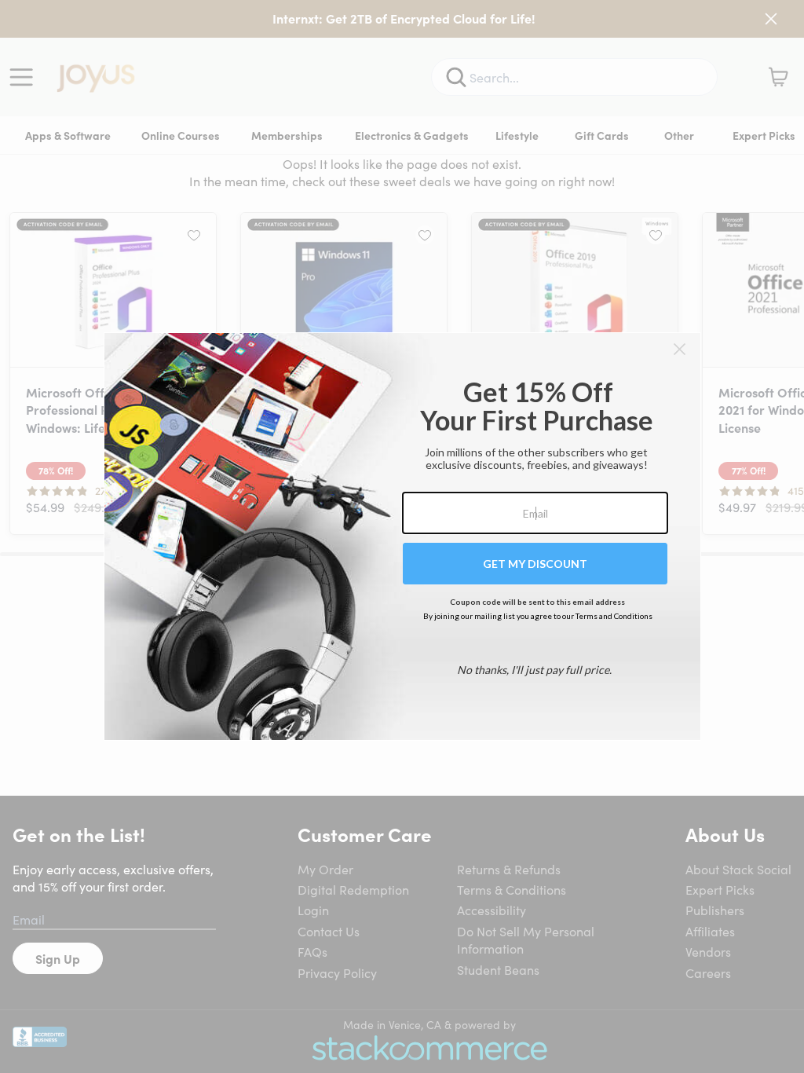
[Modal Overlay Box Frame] (402, 536)
